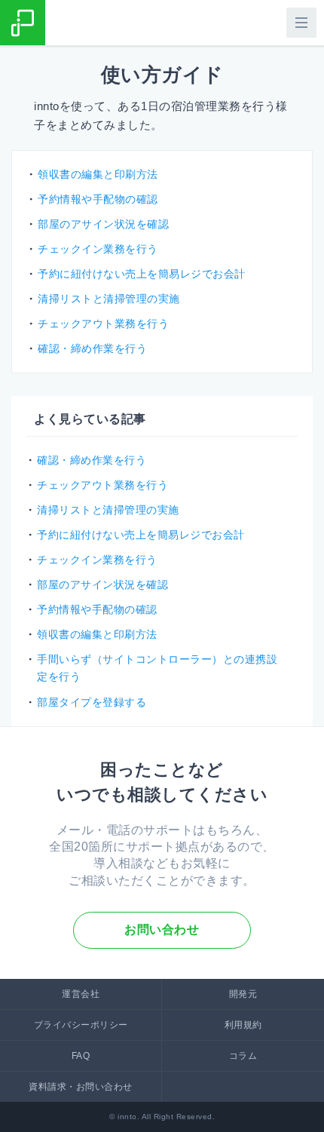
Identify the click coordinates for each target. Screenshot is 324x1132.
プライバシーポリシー (81, 1025)
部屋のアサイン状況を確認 (102, 584)
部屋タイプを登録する (91, 702)
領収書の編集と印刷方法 (97, 634)
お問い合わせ (161, 929)
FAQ (81, 1056)
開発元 (243, 994)
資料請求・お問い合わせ (81, 1086)
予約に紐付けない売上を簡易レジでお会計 (141, 535)
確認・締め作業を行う (91, 460)
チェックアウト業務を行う (102, 485)
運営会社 (80, 994)
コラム (243, 1056)
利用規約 (243, 1025)
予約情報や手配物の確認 (97, 609)
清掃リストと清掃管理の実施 (108, 510)
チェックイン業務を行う (97, 560)
